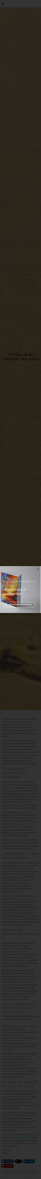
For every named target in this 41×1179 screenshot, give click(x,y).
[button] (38, 569)
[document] (20, 589)
